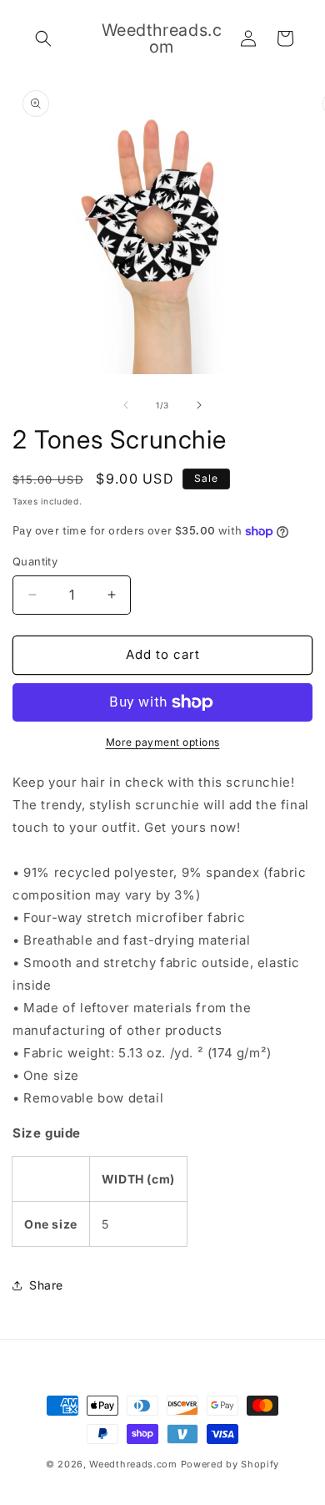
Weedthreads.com (133, 1464)
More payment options (163, 742)
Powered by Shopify (230, 1464)
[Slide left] (126, 405)
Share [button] (46, 1285)
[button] (43, 38)
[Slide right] (199, 405)
